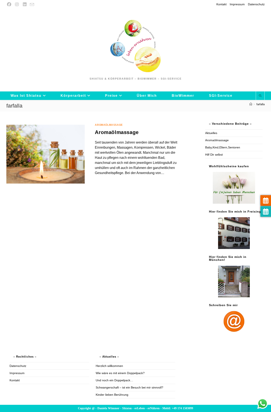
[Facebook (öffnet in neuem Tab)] (9, 4)
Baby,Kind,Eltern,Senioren (222, 147)
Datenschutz (256, 4)
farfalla (260, 104)
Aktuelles (211, 133)
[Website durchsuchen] (260, 96)
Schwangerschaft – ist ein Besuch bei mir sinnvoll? (129, 387)
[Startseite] (250, 104)
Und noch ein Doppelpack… (114, 380)
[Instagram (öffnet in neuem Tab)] (17, 4)
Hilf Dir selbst (214, 154)
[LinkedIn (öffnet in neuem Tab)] (25, 4)
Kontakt (221, 4)
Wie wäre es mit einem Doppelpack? (120, 373)
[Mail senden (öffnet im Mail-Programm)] (32, 4)
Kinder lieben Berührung (112, 394)
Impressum (237, 4)
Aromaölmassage (109, 124)
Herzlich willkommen (109, 366)
